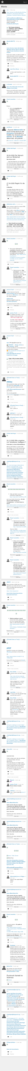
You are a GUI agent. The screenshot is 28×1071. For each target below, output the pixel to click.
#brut (17, 593)
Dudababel (13, 945)
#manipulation (18, 471)
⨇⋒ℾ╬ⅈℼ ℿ (13, 413)
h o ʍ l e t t (10, 140)
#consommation (16, 1025)
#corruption (18, 993)
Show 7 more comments (12, 668)
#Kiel (18, 971)
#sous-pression (12, 1005)
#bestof (19, 1034)
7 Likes (11, 771)
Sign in (25, 2)
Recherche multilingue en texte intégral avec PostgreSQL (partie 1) (15, 739)
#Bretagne (9, 49)
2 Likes (11, 198)
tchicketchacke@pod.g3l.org (13, 989)
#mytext (8, 52)
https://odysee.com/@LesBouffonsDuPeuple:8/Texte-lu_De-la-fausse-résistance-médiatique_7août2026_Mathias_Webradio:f (16, 14)
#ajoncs (17, 49)
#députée (13, 1003)
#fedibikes (9, 861)
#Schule (9, 387)
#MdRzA (23, 861)
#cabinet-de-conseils (12, 997)
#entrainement (20, 1028)
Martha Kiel (9, 966)
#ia (7, 1021)
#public (18, 995)
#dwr (8, 860)
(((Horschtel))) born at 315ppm (17, 876)
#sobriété (9, 1032)
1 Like (11, 330)
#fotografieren (15, 860)
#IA (7, 301)
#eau (8, 1027)
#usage (8, 1028)
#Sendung (9, 652)
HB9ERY (9, 582)
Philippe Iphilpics (11, 1042)
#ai (22, 86)
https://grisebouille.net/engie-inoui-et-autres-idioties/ (16, 351)
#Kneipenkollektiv (11, 971)
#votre (12, 88)
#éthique (22, 1032)
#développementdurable (12, 1031)
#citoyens (10, 133)
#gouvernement (12, 1000)
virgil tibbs (13, 692)
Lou (8, 10)
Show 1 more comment (12, 402)
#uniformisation (10, 471)
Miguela (12, 780)
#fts (7, 728)
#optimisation (22, 1031)
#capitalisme (10, 355)
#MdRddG (14, 861)
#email (8, 593)
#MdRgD (19, 861)
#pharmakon (18, 475)
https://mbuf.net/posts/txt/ (12, 591)
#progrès (15, 1034)
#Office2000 (16, 385)
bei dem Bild (15, 709)
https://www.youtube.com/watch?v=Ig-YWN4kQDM (15, 657)
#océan (12, 51)
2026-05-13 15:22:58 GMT (20, 140)
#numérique (11, 1021)
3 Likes (11, 170)
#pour (8, 86)
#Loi (8, 996)
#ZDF (9, 648)
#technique (9, 476)
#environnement (10, 1024)
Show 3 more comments (12, 777)
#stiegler (14, 476)
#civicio (8, 993)
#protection (14, 301)
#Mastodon (15, 295)
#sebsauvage (10, 298)
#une (20, 86)
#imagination (19, 474)
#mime (20, 593)
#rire (11, 86)
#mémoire (9, 474)
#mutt (12, 594)
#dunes (13, 49)
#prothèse (20, 472)
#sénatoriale (21, 999)
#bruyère (22, 49)
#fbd (22, 863)
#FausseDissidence (11, 19)
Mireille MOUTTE (11, 41)
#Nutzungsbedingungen (15, 389)
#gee (8, 342)
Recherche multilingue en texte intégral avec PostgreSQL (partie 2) (15, 725)
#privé (21, 995)
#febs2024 (23, 1034)
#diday (9, 382)
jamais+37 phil (10, 289)
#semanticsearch (21, 728)
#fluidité (20, 136)
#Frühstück (9, 863)
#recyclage (9, 1025)
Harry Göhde (13, 671)
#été (19, 48)
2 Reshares (11, 65)
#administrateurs (11, 293)
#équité (18, 1032)
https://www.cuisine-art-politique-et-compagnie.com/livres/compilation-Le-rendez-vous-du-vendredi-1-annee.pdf (18, 257)
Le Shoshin (9, 84)
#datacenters (18, 1024)
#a (18, 86)
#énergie (11, 1027)
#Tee (17, 863)
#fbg (20, 863)
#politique (13, 993)
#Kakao (14, 863)
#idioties (12, 346)
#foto (10, 860)
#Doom (18, 210)
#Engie (16, 345)
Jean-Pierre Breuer (14, 69)
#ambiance (16, 51)
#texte (16, 48)
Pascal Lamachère (11, 99)
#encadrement (15, 996)
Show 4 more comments (12, 515)
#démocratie (18, 130)
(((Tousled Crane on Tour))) (13, 377)
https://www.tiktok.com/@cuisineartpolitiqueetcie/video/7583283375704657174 (18, 532)
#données (16, 1021)
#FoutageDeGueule (11, 995)
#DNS (23, 211)
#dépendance (16, 469)
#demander (15, 86)
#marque (19, 353)
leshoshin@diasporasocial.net (14, 799)
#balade (22, 48)
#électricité (16, 1027)
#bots (10, 301)
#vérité (9, 136)
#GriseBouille (13, 353)
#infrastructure (10, 1022)
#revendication (15, 1049)
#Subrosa (16, 970)
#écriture (12, 48)
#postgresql (23, 726)
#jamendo (9, 864)
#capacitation (20, 476)
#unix (15, 594)
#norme (8, 475)
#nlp (11, 1030)
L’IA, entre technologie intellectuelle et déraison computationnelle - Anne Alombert (15, 466)
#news (8, 48)
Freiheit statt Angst (11, 148)
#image (17, 1030)
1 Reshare (11, 121)
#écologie (22, 1022)
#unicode (9, 594)
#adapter (9, 88)
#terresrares (23, 1025)
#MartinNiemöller (14, 802)
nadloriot (12, 790)
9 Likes (11, 396)
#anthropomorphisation (12, 472)
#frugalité (13, 1032)
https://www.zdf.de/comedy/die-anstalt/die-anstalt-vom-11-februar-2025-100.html (18, 677)
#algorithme (17, 1022)
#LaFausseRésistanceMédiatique (14, 18)
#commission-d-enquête (12, 999)
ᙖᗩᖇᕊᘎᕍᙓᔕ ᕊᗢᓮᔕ (11, 204)
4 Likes (11, 663)
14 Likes (11, 871)
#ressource (21, 1027)
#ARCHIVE (10, 345)
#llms (8, 1030)
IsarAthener (9, 127)
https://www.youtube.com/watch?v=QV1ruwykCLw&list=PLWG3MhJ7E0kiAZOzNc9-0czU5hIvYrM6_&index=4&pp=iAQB (16, 929)
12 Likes (11, 63)
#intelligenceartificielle (17, 468)
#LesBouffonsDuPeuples (13, 23)
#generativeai (10, 469)
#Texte (17, 19)
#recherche (11, 728)
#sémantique (10, 729)
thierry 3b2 (9, 749)
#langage (15, 355)
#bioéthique (9, 1034)
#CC (13, 864)
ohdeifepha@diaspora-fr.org (13, 461)
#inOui (20, 345)
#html (11, 593)
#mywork (22, 51)
